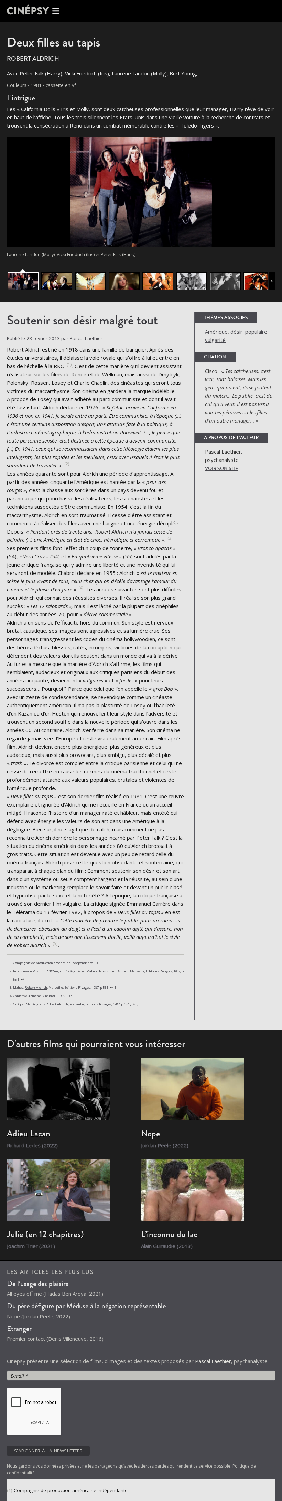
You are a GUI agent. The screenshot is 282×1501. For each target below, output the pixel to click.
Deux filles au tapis (53, 42)
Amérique (216, 331)
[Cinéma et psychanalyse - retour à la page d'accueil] (34, 11)
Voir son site (221, 468)
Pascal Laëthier (213, 1361)
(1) (10, 1490)
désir (236, 331)
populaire (256, 331)
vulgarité (215, 339)
